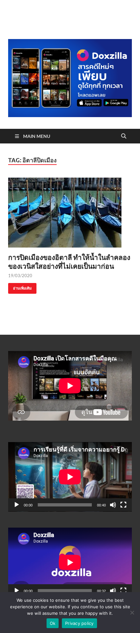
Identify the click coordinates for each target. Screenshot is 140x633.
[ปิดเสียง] (113, 505)
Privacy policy (79, 623)
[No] (132, 612)
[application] (70, 477)
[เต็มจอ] (123, 505)
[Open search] (124, 136)
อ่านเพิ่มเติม (20, 286)
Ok (53, 623)
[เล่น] (16, 505)
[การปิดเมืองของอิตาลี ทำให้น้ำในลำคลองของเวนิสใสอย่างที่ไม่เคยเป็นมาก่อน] (70, 213)
